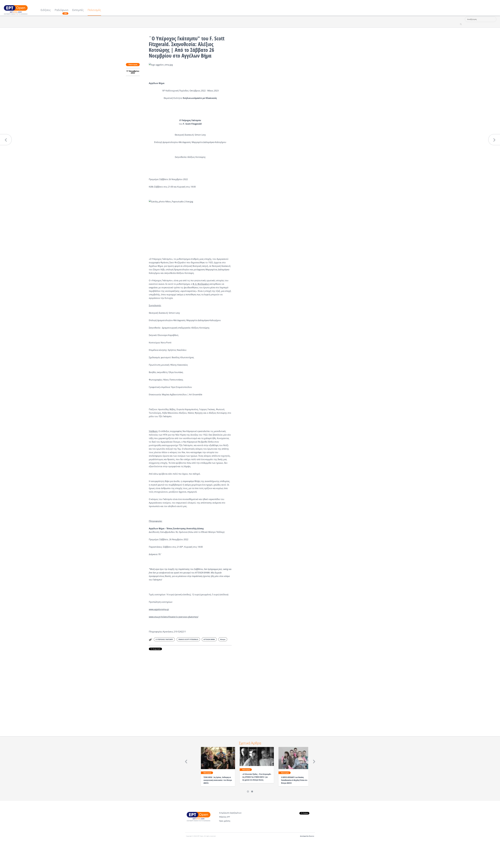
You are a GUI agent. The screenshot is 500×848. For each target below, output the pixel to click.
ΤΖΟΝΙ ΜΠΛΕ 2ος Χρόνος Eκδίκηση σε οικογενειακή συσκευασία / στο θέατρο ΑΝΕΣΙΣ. (218, 780)
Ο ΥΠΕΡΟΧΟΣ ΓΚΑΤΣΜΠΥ (164, 639)
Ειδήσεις (46, 10)
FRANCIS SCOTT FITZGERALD (188, 639)
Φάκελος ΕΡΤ (224, 817)
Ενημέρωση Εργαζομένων (230, 813)
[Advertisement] (190, 690)
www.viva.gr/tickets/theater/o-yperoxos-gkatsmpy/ (173, 616)
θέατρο (222, 639)
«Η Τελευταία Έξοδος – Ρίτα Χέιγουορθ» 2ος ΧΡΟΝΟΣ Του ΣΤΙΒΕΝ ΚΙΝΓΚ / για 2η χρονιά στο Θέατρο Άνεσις (256, 777)
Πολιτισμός (94, 10)
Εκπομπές (78, 10)
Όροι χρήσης (224, 821)
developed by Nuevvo (307, 836)
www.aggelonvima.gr (159, 609)
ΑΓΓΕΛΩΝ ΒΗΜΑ (209, 639)
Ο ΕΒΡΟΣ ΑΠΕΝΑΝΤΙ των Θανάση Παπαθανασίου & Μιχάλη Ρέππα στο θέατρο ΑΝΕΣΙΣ (294, 780)
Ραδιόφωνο (61, 11)
